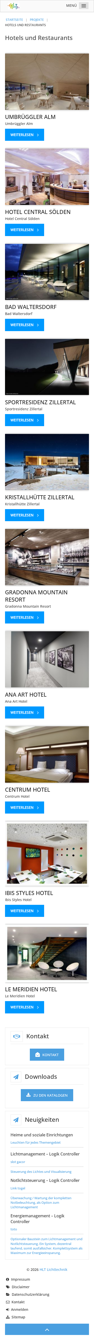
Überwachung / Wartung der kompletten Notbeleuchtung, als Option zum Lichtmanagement (41, 1202)
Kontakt (50, 1054)
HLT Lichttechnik (53, 1269)
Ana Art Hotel (26, 694)
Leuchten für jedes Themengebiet (36, 1142)
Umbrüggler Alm (30, 116)
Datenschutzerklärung (30, 1294)
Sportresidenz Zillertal (40, 402)
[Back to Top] (47, 1329)
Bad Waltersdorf (31, 306)
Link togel (18, 1188)
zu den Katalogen (50, 1095)
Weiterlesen (22, 134)
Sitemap (18, 1317)
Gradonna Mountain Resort (36, 595)
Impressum (20, 1279)
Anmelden (19, 1309)
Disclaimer (21, 1286)
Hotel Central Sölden (38, 211)
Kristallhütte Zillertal (39, 497)
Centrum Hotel (27, 789)
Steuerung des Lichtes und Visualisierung (41, 1171)
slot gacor (18, 1161)
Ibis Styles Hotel (29, 893)
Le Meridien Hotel (31, 989)
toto (14, 1229)
